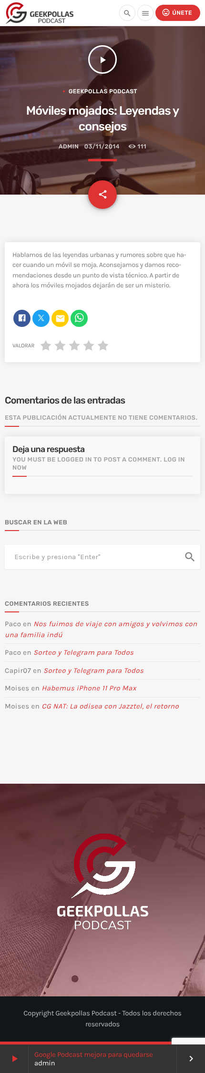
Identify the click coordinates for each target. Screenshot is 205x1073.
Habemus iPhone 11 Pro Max (88, 688)
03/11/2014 (102, 146)
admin (69, 146)
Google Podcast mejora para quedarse (93, 1054)
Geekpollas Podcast (103, 91)
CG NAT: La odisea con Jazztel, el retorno (110, 706)
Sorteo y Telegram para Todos (83, 652)
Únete (177, 12)
